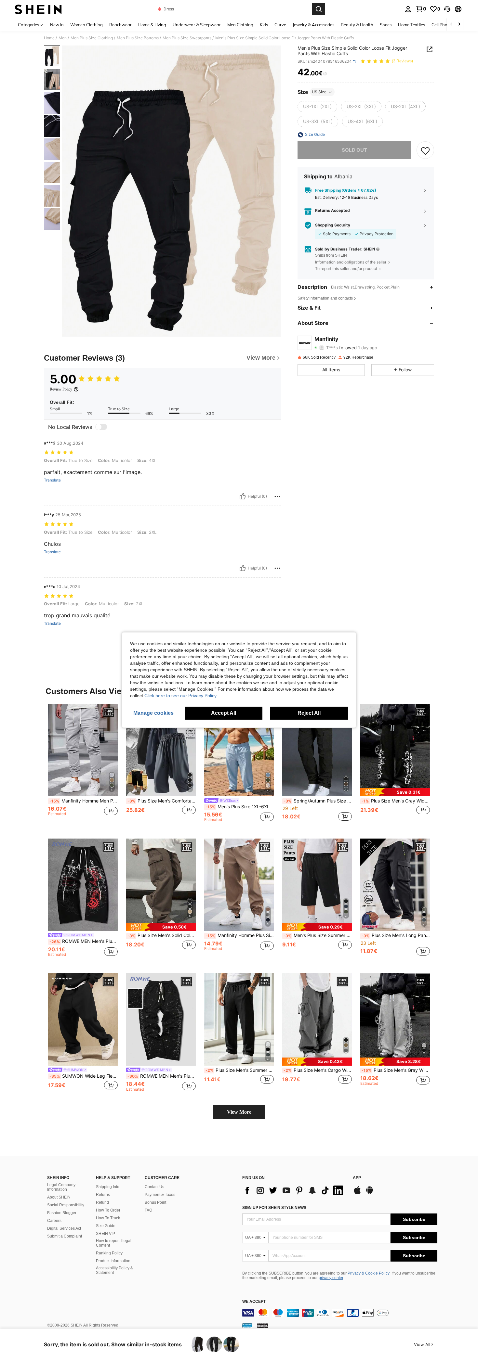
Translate (52, 480)
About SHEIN (59, 1197)
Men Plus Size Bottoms (138, 38)
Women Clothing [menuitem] (86, 24)
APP (357, 1178)
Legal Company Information (61, 1187)
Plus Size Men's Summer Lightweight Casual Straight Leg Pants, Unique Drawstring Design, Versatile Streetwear (240, 1070)
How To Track (108, 1218)
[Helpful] (242, 496)
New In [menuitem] (57, 24)
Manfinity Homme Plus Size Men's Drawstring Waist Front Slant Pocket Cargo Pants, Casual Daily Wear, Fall (240, 935)
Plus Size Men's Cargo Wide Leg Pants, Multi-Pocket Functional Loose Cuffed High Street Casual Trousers (318, 1070)
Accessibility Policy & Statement (114, 1270)
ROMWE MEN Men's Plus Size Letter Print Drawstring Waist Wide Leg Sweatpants (83, 941)
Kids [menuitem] (264, 24)
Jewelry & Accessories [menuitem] (313, 24)
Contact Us (154, 1187)
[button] (447, 9)
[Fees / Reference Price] (325, 73)
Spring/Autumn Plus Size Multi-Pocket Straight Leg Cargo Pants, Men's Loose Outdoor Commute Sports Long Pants (318, 800)
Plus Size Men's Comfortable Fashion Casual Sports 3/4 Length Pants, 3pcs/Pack (161, 800)
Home (49, 38)
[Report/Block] (277, 496)
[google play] (369, 1193)
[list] (294, 1190)
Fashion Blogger (61, 1213)
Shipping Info (107, 1187)
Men (63, 38)
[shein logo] (38, 9)
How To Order (108, 1210)
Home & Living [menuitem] (152, 24)
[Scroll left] (451, 24)
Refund (102, 1202)
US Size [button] (319, 92)
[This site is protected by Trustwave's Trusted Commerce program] (247, 1325)
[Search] (318, 9)
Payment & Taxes (160, 1194)
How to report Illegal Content (113, 1243)
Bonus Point (155, 1202)
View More (239, 1112)
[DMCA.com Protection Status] (262, 1325)
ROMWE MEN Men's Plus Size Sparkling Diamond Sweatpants (161, 1076)
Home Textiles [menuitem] (411, 24)
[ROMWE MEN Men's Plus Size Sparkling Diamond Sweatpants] (161, 1019)
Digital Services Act (64, 1228)
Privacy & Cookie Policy (369, 1273)
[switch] (101, 427)
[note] (395, 792)
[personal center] (408, 9)
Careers (54, 1220)
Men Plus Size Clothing (92, 38)
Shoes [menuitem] (386, 24)
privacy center (331, 1278)
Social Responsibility (65, 1205)
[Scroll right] (459, 24)
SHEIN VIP (105, 1233)
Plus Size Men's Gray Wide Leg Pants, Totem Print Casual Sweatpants (396, 800)
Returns (103, 1194)
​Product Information (113, 1261)
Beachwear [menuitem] (120, 24)
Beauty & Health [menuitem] (357, 24)
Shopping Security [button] (332, 225)
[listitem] (83, 766)
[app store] (357, 1193)
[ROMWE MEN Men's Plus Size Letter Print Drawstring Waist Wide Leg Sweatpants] (83, 885)
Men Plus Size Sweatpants (187, 38)
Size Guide (105, 1226)
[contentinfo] (339, 1313)
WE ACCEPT (254, 1302)
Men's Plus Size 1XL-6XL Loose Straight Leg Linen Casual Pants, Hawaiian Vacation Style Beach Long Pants (240, 806)
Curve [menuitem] (280, 24)
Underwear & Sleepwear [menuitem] (197, 24)
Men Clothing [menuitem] (240, 24)
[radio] (317, 106)
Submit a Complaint (64, 1236)
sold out (354, 150)
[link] (420, 9)
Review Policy (61, 389)
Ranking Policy (109, 1253)
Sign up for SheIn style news (274, 1207)
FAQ (148, 1210)
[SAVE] (425, 150)
